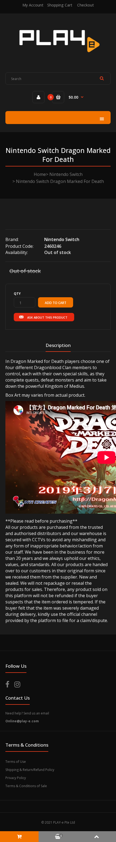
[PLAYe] (58, 57)
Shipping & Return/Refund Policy (29, 769)
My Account (32, 5)
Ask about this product (47, 317)
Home (40, 174)
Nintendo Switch (66, 174)
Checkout (85, 5)
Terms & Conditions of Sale (26, 786)
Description (58, 345)
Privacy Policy (15, 778)
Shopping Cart (59, 5)
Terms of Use (15, 761)
